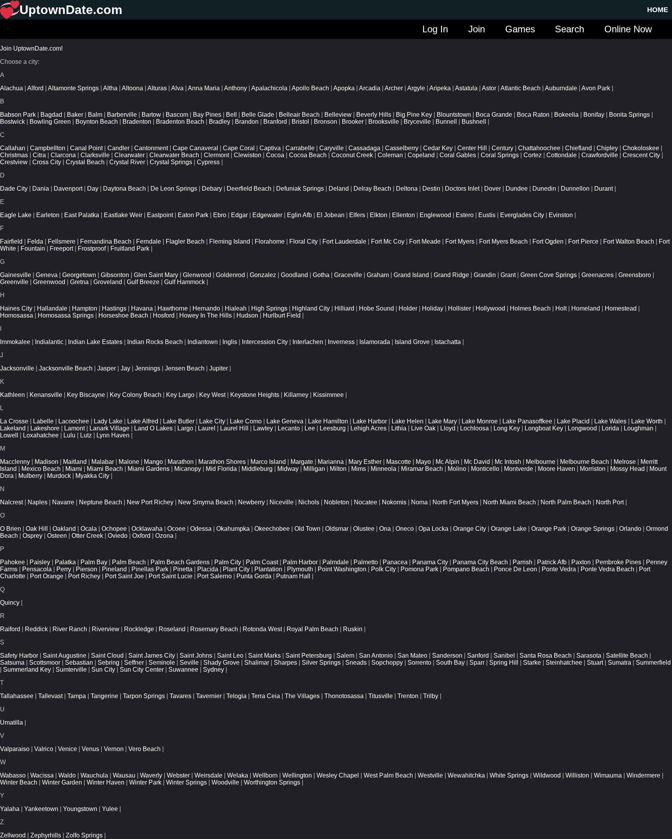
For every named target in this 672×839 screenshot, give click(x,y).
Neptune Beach (100, 502)
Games (520, 29)
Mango (153, 461)
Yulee (110, 809)
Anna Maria (204, 88)
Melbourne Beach (584, 461)
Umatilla (11, 722)
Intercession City (265, 342)
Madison (46, 461)
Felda (35, 241)
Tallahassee (16, 696)
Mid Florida (221, 468)
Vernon (114, 749)
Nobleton (336, 502)
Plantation (268, 569)
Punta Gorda (253, 576)
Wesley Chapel (338, 775)
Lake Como (246, 421)
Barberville (122, 114)
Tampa (76, 696)
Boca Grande (494, 114)
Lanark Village (109, 428)
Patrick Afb (552, 562)
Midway (288, 468)
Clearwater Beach (174, 155)
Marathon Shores (222, 461)
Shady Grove (221, 662)
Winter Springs (186, 782)
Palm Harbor (300, 562)
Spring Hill (503, 662)
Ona (385, 528)
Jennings (147, 368)
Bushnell (474, 121)
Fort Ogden (548, 241)
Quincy (9, 602)
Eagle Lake (16, 215)
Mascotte (398, 461)
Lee (309, 428)
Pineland (114, 569)
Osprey (32, 535)
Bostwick (12, 121)
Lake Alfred (142, 421)
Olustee (363, 528)
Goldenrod (230, 275)
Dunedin (544, 188)
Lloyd (447, 428)
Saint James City (151, 655)
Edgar (239, 215)
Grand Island (411, 275)
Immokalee (15, 342)
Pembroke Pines (618, 562)
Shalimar (256, 662)
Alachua (11, 88)
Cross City (46, 162)
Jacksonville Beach (66, 368)
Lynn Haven (113, 435)
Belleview (338, 114)
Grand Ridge (451, 275)
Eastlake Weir (123, 215)
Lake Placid (573, 421)
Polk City (383, 569)
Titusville (380, 696)
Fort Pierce (583, 241)
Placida (207, 569)
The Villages (302, 696)
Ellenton (403, 215)
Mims (358, 468)
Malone (129, 461)
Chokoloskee (641, 148)
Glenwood (197, 275)
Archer (394, 88)
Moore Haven (556, 468)
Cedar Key (438, 148)
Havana (142, 308)
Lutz (86, 435)
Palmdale (335, 562)
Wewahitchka (466, 775)
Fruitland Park (129, 248)
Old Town (307, 528)
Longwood (582, 428)
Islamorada (374, 342)
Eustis (486, 215)
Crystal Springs (171, 162)
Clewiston (247, 155)
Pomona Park (419, 569)
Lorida (610, 428)
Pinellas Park (149, 569)
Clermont (216, 155)
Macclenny (15, 461)
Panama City (430, 562)
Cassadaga (364, 148)
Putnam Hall (293, 576)
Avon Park (595, 88)
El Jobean (331, 215)
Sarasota (588, 655)
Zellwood (13, 835)
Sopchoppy (387, 662)
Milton (338, 468)
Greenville (14, 282)
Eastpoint (160, 215)
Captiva (270, 148)
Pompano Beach (466, 569)
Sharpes (285, 662)
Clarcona (63, 155)
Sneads (356, 662)
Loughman (638, 428)
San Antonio (376, 655)
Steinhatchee (564, 662)
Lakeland (13, 428)
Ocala (88, 528)
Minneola (383, 468)
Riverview (105, 629)
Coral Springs (500, 155)
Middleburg (257, 468)
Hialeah (236, 308)
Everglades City (522, 215)
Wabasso (13, 775)
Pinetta (182, 569)
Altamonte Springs (73, 88)
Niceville (282, 502)
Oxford (141, 535)
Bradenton (136, 121)
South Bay (450, 662)
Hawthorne (173, 308)
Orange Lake (509, 528)
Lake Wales (610, 421)
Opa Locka (433, 528)
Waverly (151, 775)
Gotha (321, 275)
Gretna (79, 282)
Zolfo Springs (84, 835)
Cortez (532, 155)
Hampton (84, 308)
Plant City (236, 569)
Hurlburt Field (282, 315)
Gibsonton (115, 275)
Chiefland (578, 148)
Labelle (43, 421)
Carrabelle (300, 148)
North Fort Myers (455, 502)
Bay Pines (207, 114)
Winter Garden (62, 782)
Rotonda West (262, 629)
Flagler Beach (185, 241)
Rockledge (139, 629)
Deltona (407, 188)
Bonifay (593, 114)
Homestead (621, 308)
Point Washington (342, 569)
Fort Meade (425, 241)
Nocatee (365, 502)
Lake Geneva (284, 421)
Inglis (229, 342)
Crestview (14, 162)
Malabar (102, 461)
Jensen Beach (185, 368)
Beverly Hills (373, 114)
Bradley (219, 121)
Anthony (235, 88)
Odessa (201, 528)
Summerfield (653, 662)
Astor (489, 88)
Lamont (74, 428)
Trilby (430, 696)
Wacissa (42, 775)
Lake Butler (178, 421)
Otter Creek (87, 535)
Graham (378, 275)
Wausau (124, 775)
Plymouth (300, 569)
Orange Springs (592, 528)
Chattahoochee (539, 148)
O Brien (10, 528)
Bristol (300, 121)
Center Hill (472, 148)
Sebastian (79, 662)
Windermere (643, 775)
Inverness (341, 342)
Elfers (357, 215)
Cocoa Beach (308, 155)
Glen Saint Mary (156, 275)
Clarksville (95, 155)
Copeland (421, 155)
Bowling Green (50, 121)
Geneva (47, 275)
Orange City (469, 528)
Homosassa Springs (66, 315)
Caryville (331, 148)
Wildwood (547, 775)
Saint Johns (196, 655)
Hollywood (490, 308)
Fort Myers (459, 241)
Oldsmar (336, 528)
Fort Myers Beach (503, 241)
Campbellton (47, 148)
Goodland (294, 275)
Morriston (593, 468)
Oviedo (118, 535)
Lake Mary (442, 421)
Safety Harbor (19, 655)
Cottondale (561, 155)
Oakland (64, 528)
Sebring (108, 662)
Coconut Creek (352, 155)
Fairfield (11, 241)
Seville (189, 662)
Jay (125, 368)
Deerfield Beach (249, 188)
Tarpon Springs (144, 696)
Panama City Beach (480, 562)
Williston (577, 775)
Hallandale (52, 308)
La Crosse (14, 421)
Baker (75, 114)
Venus (90, 749)
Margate (301, 461)
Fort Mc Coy (387, 241)
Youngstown (80, 809)
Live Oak (423, 428)
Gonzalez (263, 275)
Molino (457, 468)
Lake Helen (408, 421)
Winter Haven (105, 782)
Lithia (398, 428)
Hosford (164, 315)
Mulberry (30, 475)
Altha (110, 88)
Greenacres (597, 275)
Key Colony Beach (135, 394)
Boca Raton (533, 114)
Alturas (157, 88)
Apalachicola (269, 88)
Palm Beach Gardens (180, 562)
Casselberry (401, 148)
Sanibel (504, 655)
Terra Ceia (265, 696)
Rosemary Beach (214, 629)
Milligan (314, 468)
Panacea (395, 562)
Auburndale (561, 88)
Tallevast (50, 696)
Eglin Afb (299, 215)
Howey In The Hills (205, 315)
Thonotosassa (344, 696)
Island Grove (412, 342)
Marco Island (268, 461)
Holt (561, 308)
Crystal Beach (85, 162)
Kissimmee (328, 394)
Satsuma (12, 662)
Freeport (61, 248)
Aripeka (440, 88)
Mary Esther (365, 461)
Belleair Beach (299, 114)
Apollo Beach (310, 88)
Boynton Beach (96, 121)
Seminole (162, 662)
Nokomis (394, 502)
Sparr (477, 662)
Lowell (9, 435)
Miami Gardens (149, 468)
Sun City (103, 669)
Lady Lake (108, 421)
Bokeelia (566, 114)
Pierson (86, 569)
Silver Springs (321, 662)
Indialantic (49, 342)
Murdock (59, 475)
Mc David (477, 461)
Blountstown (454, 114)
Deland (339, 188)
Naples (37, 502)
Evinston (561, 215)
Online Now (628, 29)
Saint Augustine (64, 655)
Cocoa (275, 155)
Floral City (303, 241)
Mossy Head (627, 468)
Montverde (518, 468)
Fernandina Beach (105, 241)
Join (476, 29)
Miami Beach (105, 468)
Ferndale (148, 241)
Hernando (206, 308)
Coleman (390, 155)
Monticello (485, 468)
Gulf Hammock (184, 282)
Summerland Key (27, 669)
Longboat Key (544, 428)
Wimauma (608, 775)
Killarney (296, 394)
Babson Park (18, 114)
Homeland (585, 308)
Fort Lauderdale (344, 241)
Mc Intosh (508, 461)
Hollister (459, 308)
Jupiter (218, 368)
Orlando (630, 528)
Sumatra (619, 662)
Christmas (14, 155)
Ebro (219, 215)
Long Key (507, 428)
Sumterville (71, 669)
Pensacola (37, 569)
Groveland (107, 282)
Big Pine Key (414, 114)
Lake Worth (647, 421)
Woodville (225, 782)
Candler (118, 148)
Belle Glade (258, 114)
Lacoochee (73, 421)
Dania (40, 188)
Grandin (485, 275)
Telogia (236, 696)
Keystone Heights (254, 394)
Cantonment (151, 148)
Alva (177, 88)
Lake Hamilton (328, 421)
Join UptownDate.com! (31, 48)
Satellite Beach (627, 655)
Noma (419, 502)
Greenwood (49, 282)
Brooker (353, 121)
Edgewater (267, 215)
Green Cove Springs (548, 275)
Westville (430, 775)
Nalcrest (11, 502)
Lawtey (263, 428)
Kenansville (46, 394)
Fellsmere (61, 241)
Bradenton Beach (180, 121)
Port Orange (46, 576)
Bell (231, 114)
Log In (435, 29)
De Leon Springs (173, 188)
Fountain (33, 248)
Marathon (181, 461)
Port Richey (84, 576)
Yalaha (9, 809)
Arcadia (369, 88)
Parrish (522, 562)
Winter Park (145, 782)
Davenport (68, 188)
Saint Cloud (107, 655)
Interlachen (307, 342)
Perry (63, 569)
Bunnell (446, 121)
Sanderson (447, 655)
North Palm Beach (566, 502)
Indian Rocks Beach (155, 342)
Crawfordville (599, 155)
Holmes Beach (530, 308)
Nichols (308, 502)
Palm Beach (129, 562)
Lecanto (289, 428)
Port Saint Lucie (170, 576)
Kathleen (12, 394)
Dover (492, 188)
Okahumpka (233, 528)
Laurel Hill (234, 428)
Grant (508, 275)
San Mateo (412, 655)
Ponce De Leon (515, 569)
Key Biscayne (86, 394)
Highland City (311, 308)
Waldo (67, 775)
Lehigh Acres (368, 428)
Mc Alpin (447, 461)
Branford (275, 121)
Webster (178, 775)
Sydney (213, 669)
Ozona (164, 535)
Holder (408, 308)
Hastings (114, 308)
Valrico (43, 749)
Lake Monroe (480, 421)
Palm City (227, 562)
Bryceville (417, 121)
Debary (212, 188)
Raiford (10, 629)
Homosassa (16, 315)
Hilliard (344, 308)
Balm (95, 114)
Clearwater (129, 155)
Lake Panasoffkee (527, 421)
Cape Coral (239, 148)
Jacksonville (17, 368)
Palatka (65, 562)
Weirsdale (208, 775)
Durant (603, 188)
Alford (35, 88)
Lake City (212, 421)
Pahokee (12, 562)
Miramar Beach (422, 468)
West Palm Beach (388, 775)
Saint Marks (264, 655)
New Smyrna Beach (205, 502)
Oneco (405, 528)
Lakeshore (45, 428)
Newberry (251, 502)
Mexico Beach (41, 468)
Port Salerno (214, 576)
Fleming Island (229, 241)
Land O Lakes (153, 428)
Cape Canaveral (195, 148)
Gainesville (15, 275)
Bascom (177, 114)
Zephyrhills (45, 835)
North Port (610, 502)
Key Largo (180, 394)
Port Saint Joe (124, 576)
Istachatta (447, 342)
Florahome (270, 241)
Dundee (517, 188)
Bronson (325, 121)
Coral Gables (457, 155)
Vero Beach (144, 749)
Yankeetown (41, 809)
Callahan (12, 148)
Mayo (423, 461)
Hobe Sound (376, 308)
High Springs (269, 308)
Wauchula (94, 775)
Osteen (57, 535)
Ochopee (114, 528)
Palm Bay (93, 562)
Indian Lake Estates (95, 342)
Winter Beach (18, 782)
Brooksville (383, 121)
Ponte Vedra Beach (607, 569)
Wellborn (265, 775)
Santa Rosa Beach (546, 655)
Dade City (14, 188)
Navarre (63, 502)
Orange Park (548, 528)
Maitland (75, 461)
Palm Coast (262, 562)
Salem (345, 655)
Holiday (432, 308)
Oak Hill (37, 528)
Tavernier (209, 696)
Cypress (208, 162)
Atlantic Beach (520, 88)
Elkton (378, 215)
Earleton (48, 215)
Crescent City (641, 155)
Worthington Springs (272, 782)
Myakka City (92, 475)
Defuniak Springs (300, 188)
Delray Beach (372, 188)
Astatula (466, 88)
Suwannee (183, 669)
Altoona (132, 88)
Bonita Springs (629, 114)
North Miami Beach (509, 502)
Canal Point (86, 148)
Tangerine (104, 696)
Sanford (478, 655)
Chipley (607, 148)
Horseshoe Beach (123, 315)
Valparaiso (15, 749)
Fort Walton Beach (628, 241)
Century (502, 148)
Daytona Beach (124, 188)
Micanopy (187, 468)
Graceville (348, 275)
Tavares (180, 696)
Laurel (206, 428)
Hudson (247, 315)
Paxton (581, 562)
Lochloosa (474, 428)
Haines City (16, 308)
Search (569, 29)
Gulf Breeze (143, 282)
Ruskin (352, 629)
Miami (73, 468)
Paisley (40, 562)
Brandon (247, 121)
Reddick (36, 629)
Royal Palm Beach (312, 629)
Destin (431, 188)
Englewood (435, 215)
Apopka (344, 88)
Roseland (172, 629)
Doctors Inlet (462, 188)
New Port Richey (150, 502)
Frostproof (92, 248)
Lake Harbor (370, 421)
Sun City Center (142, 669)
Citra (39, 155)
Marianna (331, 461)
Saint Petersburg (308, 655)
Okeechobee (272, 528)
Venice (67, 749)
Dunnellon (575, 188)
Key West (212, 394)
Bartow (151, 114)
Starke (532, 662)
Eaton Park (193, 215)
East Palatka (81, 215)
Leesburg (333, 428)
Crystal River (127, 162)
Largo (185, 428)
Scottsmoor (44, 662)
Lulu (69, 435)
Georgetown (79, 275)
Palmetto (366, 562)
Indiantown (202, 342)
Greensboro (634, 275)
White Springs (509, 775)
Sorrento (419, 662)
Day (92, 188)
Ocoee (176, 528)
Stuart (595, 662)
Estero (465, 215)
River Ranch (69, 629)
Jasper (106, 368)
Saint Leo (230, 655)
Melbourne (540, 461)
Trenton (407, 696)
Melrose (625, 461)
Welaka (237, 775)
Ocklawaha (147, 528)
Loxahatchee (41, 435)
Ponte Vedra (559, 569)
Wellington (297, 775)
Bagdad (51, 114)
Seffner (134, 662)
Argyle (416, 88)
